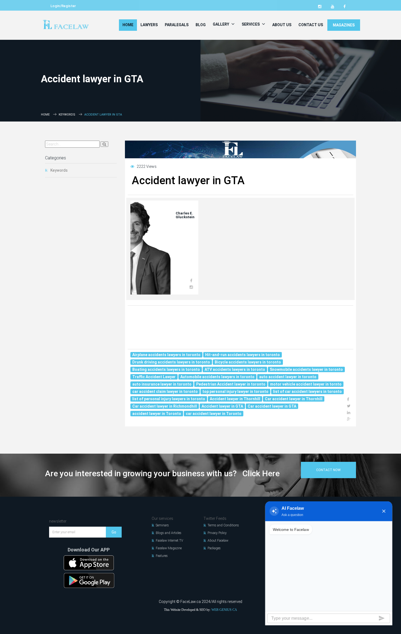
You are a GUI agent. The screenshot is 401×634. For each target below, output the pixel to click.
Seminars (162, 525)
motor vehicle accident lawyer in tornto (306, 384)
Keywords (67, 114)
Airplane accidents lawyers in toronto (166, 355)
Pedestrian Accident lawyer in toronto (230, 384)
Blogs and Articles (168, 533)
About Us (281, 25)
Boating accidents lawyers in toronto (166, 369)
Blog (201, 25)
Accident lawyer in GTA (222, 406)
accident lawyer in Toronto (156, 413)
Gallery (221, 24)
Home (127, 25)
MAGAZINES (344, 25)
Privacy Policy (217, 533)
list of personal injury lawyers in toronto (168, 399)
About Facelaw (218, 540)
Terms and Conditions (223, 525)
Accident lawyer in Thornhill (235, 399)
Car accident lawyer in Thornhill (293, 399)
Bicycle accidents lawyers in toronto (248, 362)
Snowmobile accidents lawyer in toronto (306, 369)
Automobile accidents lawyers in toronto (217, 377)
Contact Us (310, 25)
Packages (214, 548)
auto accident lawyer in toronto (287, 377)
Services (251, 24)
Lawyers (149, 25)
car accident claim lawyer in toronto (165, 391)
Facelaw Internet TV (169, 540)
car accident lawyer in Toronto (213, 413)
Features (162, 556)
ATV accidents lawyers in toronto (235, 369)
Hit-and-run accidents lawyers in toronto (242, 355)
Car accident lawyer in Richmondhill (164, 406)
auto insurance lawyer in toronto (161, 384)
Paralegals (176, 25)
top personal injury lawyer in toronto (235, 391)
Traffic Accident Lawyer (154, 377)
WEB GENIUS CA (224, 610)
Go (114, 532)
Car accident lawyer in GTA (272, 406)
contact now (328, 470)
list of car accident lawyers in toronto (307, 391)
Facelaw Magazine (169, 548)
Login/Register (63, 6)
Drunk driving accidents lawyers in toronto (171, 362)
